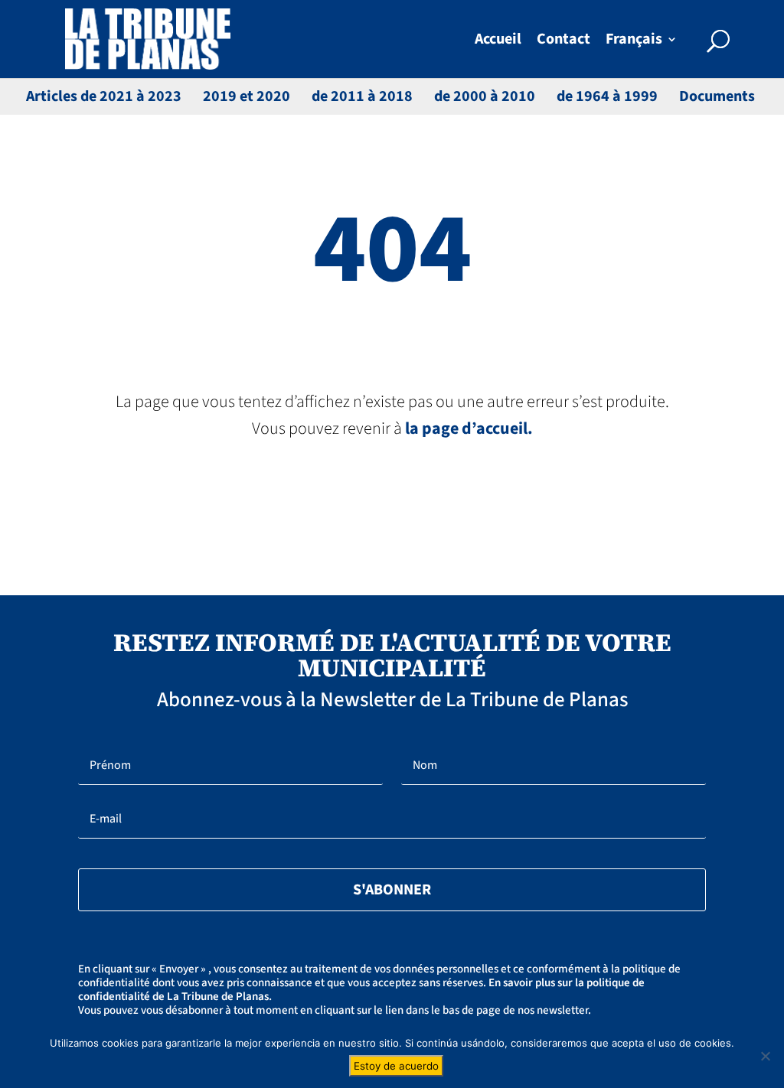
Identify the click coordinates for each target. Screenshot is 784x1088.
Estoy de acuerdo (396, 1066)
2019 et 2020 (246, 96)
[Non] (765, 1056)
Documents (717, 96)
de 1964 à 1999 (607, 96)
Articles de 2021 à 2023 (103, 96)
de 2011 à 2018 (362, 96)
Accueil (498, 42)
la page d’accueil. (469, 428)
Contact (563, 42)
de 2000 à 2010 (484, 96)
